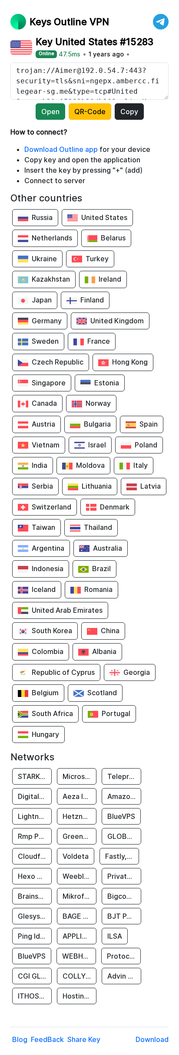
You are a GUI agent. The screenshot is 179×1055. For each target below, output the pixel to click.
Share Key (83, 1039)
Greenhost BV (79, 836)
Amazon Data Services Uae (124, 796)
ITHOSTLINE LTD (35, 996)
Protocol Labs (124, 956)
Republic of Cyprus (63, 672)
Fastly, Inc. (122, 856)
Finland (92, 300)
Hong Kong (130, 362)
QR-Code (90, 111)
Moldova (90, 465)
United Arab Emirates (67, 610)
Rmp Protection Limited (35, 836)
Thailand (98, 527)
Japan (42, 300)
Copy (129, 111)
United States (104, 217)
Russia (42, 217)
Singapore (49, 382)
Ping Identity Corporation (35, 936)
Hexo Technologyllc (35, 876)
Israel (97, 444)
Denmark (114, 507)
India (39, 465)
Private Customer (124, 876)
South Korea (52, 630)
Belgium (45, 692)
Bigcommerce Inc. (124, 896)
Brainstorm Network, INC (35, 896)
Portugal (116, 713)
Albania (104, 651)
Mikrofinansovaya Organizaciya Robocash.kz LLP (79, 896)
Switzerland (51, 507)
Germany (47, 320)
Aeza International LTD (79, 796)
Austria (43, 424)
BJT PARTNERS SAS (124, 916)
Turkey (97, 258)
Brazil (101, 568)
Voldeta (76, 856)
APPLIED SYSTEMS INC (79, 936)
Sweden (45, 341)
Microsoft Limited (79, 776)
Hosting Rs (79, 996)
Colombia (47, 651)
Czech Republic (57, 362)
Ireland (110, 279)
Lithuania (97, 486)
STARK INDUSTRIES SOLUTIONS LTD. (35, 776)
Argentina (48, 548)
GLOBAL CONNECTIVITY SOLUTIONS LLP (124, 836)
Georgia (136, 672)
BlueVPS (121, 816)
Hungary (45, 734)
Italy (140, 465)
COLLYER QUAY (79, 976)
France (98, 341)
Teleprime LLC (124, 776)
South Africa (52, 713)
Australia (107, 548)
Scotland (102, 692)
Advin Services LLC (124, 976)
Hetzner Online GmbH (79, 816)
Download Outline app (61, 149)
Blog (19, 1039)
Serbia (42, 486)
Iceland (44, 589)
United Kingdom (117, 320)
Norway (98, 403)
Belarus (113, 237)
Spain (148, 424)
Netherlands (52, 237)
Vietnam (46, 444)
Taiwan (43, 527)
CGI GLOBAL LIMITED (35, 976)
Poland (146, 444)
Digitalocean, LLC (35, 796)
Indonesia (47, 568)
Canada (44, 403)
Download (152, 1039)
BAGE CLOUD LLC (79, 916)
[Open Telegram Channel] (161, 22)
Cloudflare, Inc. (35, 856)
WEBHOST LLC (79, 956)
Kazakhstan (51, 279)
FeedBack (47, 1039)
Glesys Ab (34, 916)
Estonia (106, 382)
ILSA (114, 936)
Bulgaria (97, 424)
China (110, 630)
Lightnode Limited (35, 816)
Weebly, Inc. (79, 876)
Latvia (150, 486)
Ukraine (44, 258)
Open (50, 111)
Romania (98, 589)
